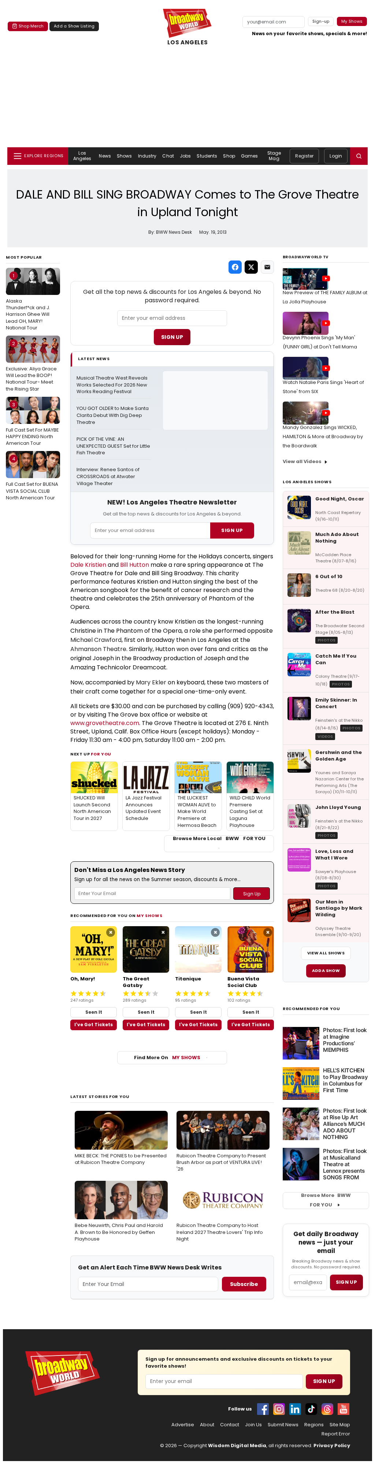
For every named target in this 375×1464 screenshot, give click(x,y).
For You (101, 754)
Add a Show (326, 970)
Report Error (336, 1434)
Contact (229, 1425)
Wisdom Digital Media (237, 1445)
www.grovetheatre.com (104, 723)
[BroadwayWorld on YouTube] (343, 1409)
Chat (168, 156)
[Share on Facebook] (235, 267)
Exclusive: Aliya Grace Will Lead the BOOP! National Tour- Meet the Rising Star (31, 366)
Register (304, 156)
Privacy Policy (331, 1445)
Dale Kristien (88, 565)
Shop (229, 156)
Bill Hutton (134, 565)
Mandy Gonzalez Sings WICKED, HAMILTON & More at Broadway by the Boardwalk (323, 436)
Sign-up (321, 21)
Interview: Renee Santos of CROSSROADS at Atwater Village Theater (109, 476)
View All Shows (326, 953)
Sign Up (172, 337)
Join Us (253, 1425)
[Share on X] (251, 267)
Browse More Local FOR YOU (219, 838)
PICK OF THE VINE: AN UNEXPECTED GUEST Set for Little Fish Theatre (114, 446)
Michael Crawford (96, 640)
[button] (359, 156)
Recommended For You (311, 1009)
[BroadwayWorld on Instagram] (279, 1409)
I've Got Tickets (93, 1024)
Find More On (167, 1057)
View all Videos (302, 461)
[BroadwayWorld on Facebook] (263, 1409)
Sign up (346, 1282)
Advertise (182, 1425)
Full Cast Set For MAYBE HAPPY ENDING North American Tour (32, 424)
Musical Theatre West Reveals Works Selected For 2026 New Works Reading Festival (113, 385)
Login (336, 156)
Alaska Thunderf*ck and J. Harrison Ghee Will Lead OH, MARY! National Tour (28, 301)
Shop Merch (31, 26)
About (207, 1425)
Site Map (340, 1425)
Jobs (185, 156)
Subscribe (244, 1284)
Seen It (93, 1012)
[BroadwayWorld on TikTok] (311, 1409)
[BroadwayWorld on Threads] (327, 1409)
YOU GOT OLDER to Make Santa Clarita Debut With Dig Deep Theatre (113, 415)
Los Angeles (82, 155)
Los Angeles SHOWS (307, 482)
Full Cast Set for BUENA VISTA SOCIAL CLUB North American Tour (32, 478)
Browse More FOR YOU (326, 1200)
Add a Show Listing (74, 26)
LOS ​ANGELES (187, 42)
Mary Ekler (151, 682)
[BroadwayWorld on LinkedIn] (295, 1409)
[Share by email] (267, 267)
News (105, 156)
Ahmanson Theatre (98, 649)
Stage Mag (274, 155)
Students (207, 156)
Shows (124, 156)
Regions (314, 1425)
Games (249, 156)
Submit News (283, 1425)
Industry (147, 156)
